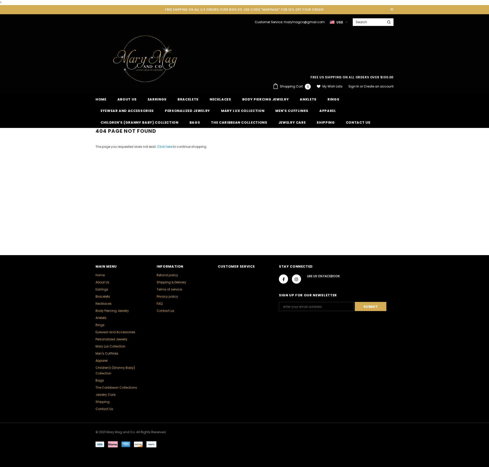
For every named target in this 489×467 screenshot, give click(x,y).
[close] (391, 9)
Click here (165, 146)
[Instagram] (296, 279)
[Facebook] (283, 279)
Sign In (354, 86)
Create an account (378, 86)
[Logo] (146, 58)
